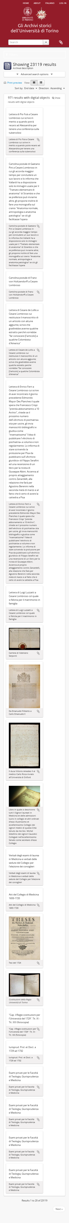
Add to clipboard (38, 140)
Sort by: (19, 88)
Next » (59, 1209)
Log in (62, 3)
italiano (49, 3)
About (37, 3)
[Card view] (34, 82)
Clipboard (61, 42)
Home (26, 3)
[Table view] (41, 82)
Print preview (14, 82)
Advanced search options (34, 74)
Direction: (44, 88)
